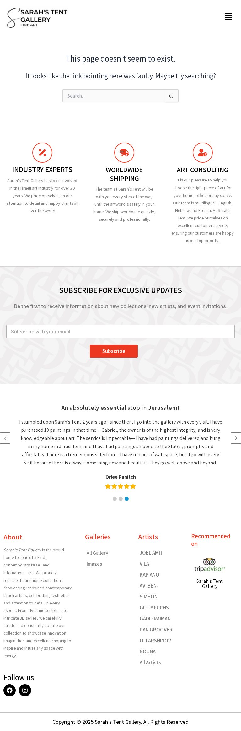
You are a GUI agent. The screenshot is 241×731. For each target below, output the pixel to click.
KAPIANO (149, 574)
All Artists (150, 662)
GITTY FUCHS (154, 607)
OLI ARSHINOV (155, 640)
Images (94, 563)
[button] (228, 17)
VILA (144, 563)
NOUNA (148, 651)
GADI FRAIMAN (155, 618)
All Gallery (97, 553)
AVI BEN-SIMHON (149, 591)
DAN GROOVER (156, 629)
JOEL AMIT (151, 552)
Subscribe (113, 351)
